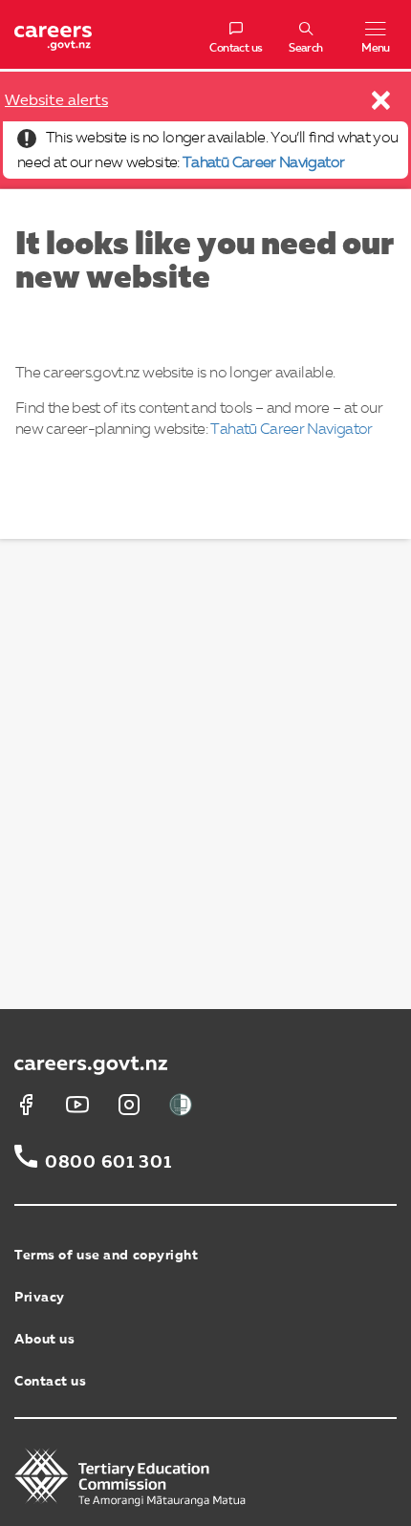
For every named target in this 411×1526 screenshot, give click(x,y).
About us (44, 1339)
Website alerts (56, 101)
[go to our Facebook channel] (25, 1104)
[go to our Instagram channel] (129, 1104)
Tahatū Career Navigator (263, 163)
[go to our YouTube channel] (77, 1104)
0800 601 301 (108, 1162)
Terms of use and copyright (106, 1255)
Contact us (50, 1381)
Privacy (39, 1297)
